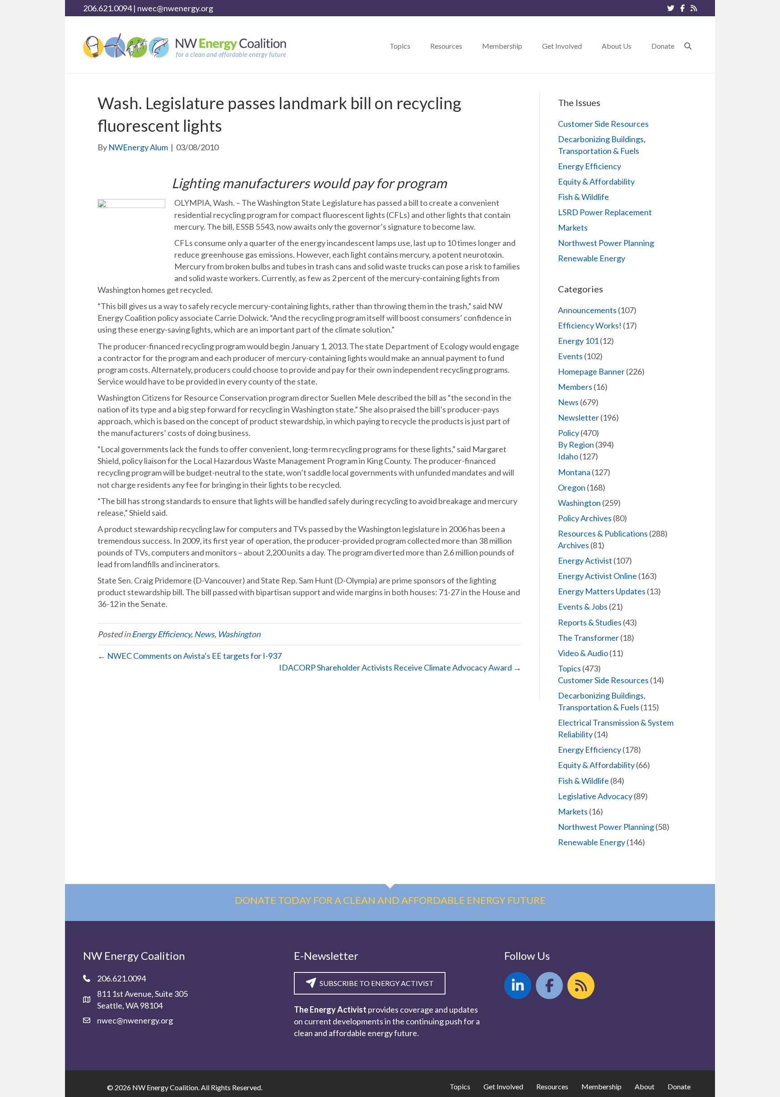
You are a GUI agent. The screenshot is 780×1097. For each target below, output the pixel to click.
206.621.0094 (107, 8)
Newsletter (578, 417)
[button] (688, 46)
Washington (239, 634)
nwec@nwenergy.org (175, 8)
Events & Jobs (583, 606)
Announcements (587, 310)
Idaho (568, 456)
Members (575, 387)
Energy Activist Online (597, 576)
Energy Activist (585, 560)
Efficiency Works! (590, 325)
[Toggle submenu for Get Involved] (588, 46)
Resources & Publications (603, 533)
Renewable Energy (591, 258)
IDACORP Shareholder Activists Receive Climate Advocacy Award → (400, 667)
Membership (601, 1086)
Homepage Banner (591, 371)
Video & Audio (583, 653)
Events (570, 356)
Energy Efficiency (161, 634)
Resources (552, 1086)
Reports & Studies (590, 622)
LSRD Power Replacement (605, 212)
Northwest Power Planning (606, 243)
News (204, 634)
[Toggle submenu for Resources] (468, 46)
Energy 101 (578, 341)
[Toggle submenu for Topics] (416, 46)
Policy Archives (585, 518)
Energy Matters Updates (601, 591)
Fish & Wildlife (583, 197)
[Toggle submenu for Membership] (528, 46)
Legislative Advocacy (595, 796)
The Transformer (588, 638)
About (645, 1086)
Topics (569, 668)
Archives (573, 545)
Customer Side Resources (603, 124)
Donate (679, 1086)
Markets (573, 227)
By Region (576, 444)
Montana (574, 472)
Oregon (571, 487)
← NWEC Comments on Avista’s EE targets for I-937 (190, 656)
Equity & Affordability (596, 181)
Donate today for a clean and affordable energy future (390, 900)
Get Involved (503, 1086)
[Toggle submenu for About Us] (637, 46)
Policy (568, 433)
